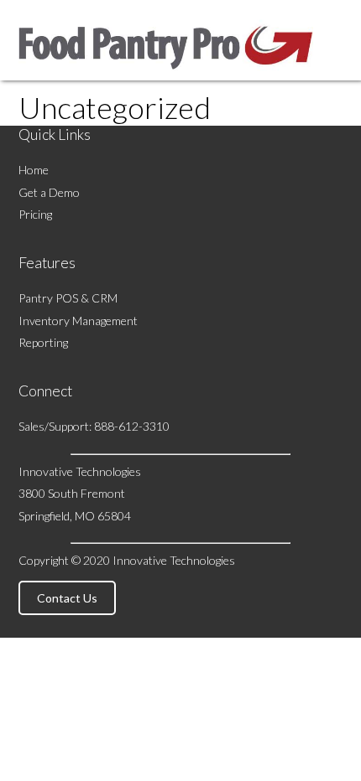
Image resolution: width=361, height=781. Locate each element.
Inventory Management (78, 320)
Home (33, 170)
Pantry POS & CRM (68, 298)
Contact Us (67, 598)
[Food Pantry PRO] (166, 72)
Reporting (43, 342)
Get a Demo (49, 192)
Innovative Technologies (173, 560)
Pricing (35, 214)
